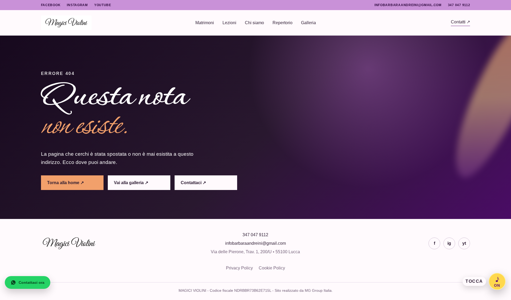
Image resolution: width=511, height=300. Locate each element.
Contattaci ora (31, 282)
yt (464, 243)
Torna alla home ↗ (65, 182)
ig (449, 243)
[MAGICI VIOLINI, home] (118, 22)
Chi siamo (254, 22)
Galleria (308, 22)
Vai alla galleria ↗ (131, 182)
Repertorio (282, 22)
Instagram (77, 5)
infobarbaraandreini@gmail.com (408, 5)
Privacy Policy (239, 268)
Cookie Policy (272, 268)
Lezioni (229, 22)
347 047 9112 (459, 5)
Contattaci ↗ (193, 182)
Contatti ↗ (460, 22)
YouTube (102, 5)
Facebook (51, 5)
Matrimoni (204, 22)
